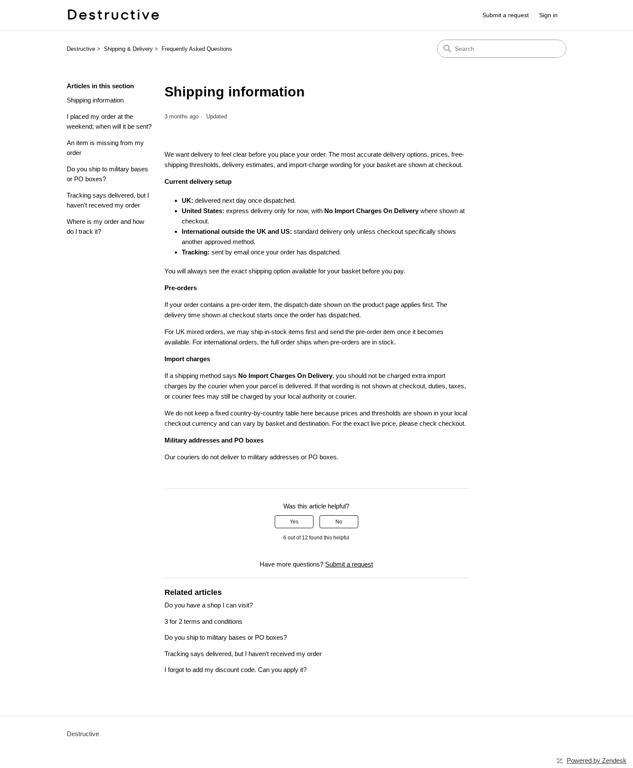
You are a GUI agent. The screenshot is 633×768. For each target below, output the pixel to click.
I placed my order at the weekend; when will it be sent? (109, 121)
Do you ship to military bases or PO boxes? (107, 174)
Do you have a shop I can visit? (208, 605)
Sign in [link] (548, 15)
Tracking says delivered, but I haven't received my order (108, 200)
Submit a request (505, 15)
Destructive (81, 49)
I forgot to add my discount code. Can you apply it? (235, 669)
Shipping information (95, 100)
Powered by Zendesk (597, 760)
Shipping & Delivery (128, 49)
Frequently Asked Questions (196, 49)
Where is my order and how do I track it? (105, 226)
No (338, 522)
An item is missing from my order (105, 147)
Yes (294, 522)
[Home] (113, 15)
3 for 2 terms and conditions (203, 621)
